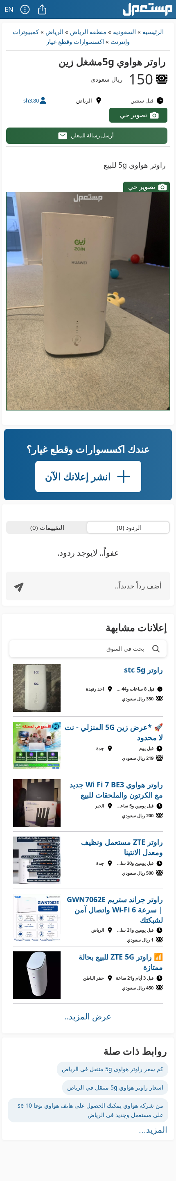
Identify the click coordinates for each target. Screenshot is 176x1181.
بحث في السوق (125, 648)
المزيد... (153, 1129)
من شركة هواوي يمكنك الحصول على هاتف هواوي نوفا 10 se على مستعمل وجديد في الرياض (90, 1109)
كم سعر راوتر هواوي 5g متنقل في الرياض (112, 1069)
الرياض (54, 31)
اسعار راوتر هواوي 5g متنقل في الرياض (115, 1087)
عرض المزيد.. (88, 1016)
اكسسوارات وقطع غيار (75, 41)
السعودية (124, 31)
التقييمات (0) (47, 527)
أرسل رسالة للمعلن (92, 135)
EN (9, 9)
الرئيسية (153, 31)
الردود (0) (129, 527)
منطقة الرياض (88, 31)
